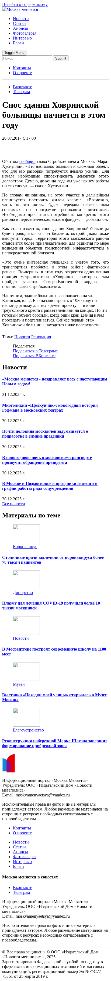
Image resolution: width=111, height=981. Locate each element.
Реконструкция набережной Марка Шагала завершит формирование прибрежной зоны (54, 743)
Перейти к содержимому (25, 4)
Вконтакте (22, 887)
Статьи (19, 23)
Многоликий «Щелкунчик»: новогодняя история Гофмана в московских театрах (50, 407)
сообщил (27, 161)
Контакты (22, 67)
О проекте (22, 72)
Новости (21, 18)
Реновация (41, 336)
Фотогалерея (24, 33)
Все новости (13, 503)
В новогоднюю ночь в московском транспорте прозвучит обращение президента (47, 460)
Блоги (18, 43)
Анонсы (20, 28)
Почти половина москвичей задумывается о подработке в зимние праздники (45, 433)
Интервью (22, 38)
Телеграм (21, 892)
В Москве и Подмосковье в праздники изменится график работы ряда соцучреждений (50, 486)
